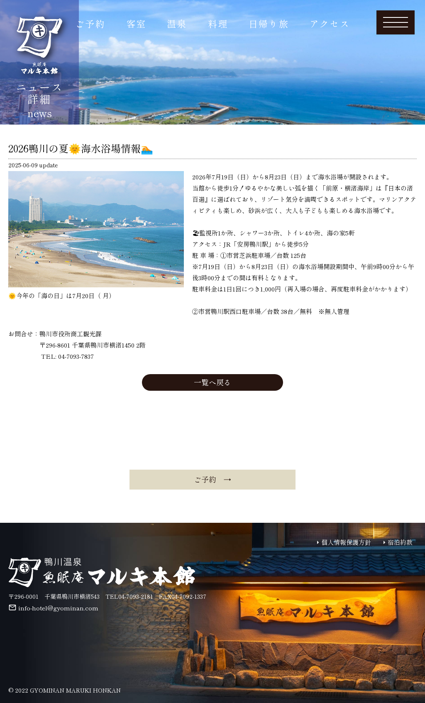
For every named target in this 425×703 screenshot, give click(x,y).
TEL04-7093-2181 (129, 596)
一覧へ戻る (212, 382)
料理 (218, 23)
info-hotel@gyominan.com (58, 607)
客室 (136, 23)
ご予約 (90, 23)
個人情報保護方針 (346, 542)
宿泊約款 (400, 542)
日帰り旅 (269, 23)
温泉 (177, 23)
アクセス (330, 23)
